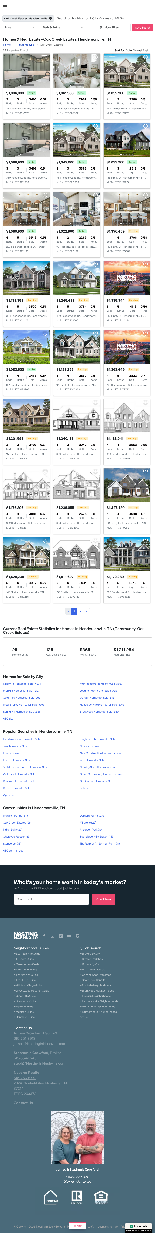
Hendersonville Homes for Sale (21, 739)
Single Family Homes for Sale (97, 739)
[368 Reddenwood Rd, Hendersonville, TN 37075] (127, 70)
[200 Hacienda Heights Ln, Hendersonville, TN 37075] (26, 208)
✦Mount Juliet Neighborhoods (97, 1006)
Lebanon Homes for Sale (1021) (98, 690)
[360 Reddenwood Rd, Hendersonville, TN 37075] (26, 139)
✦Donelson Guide (24, 1017)
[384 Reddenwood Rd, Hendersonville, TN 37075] (26, 277)
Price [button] (8, 27)
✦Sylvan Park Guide (25, 969)
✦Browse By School (91, 958)
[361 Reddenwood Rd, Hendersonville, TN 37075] (76, 208)
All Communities (13, 850)
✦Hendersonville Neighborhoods (99, 1001)
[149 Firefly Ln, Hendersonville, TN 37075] (127, 208)
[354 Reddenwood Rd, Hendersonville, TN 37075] (76, 139)
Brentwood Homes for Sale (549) (99, 711)
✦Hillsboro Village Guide (28, 985)
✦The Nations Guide (26, 974)
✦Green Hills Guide (25, 995)
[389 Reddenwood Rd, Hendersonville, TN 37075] (76, 416)
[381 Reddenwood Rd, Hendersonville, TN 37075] (26, 346)
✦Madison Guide (24, 1011)
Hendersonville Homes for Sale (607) (102, 704)
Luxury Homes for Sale (16, 760)
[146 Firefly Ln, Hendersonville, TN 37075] (127, 277)
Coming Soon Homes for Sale (98, 767)
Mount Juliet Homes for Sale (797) (23, 704)
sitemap (84, 1017)
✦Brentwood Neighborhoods (97, 990)
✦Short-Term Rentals (92, 980)
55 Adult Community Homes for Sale (25, 767)
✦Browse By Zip (89, 964)
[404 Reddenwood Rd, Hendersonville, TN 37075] (127, 416)
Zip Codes (9, 795)
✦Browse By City (90, 953)
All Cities (8, 718)
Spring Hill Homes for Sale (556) (22, 711)
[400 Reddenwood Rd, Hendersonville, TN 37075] (76, 277)
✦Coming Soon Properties (95, 974)
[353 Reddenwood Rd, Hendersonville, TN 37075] (26, 70)
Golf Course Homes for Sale (96, 781)
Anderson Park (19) (91, 829)
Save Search (142, 27)
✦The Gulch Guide (25, 980)
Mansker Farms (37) (15, 815)
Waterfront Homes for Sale (19, 774)
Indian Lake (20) (12, 829)
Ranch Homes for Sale (16, 788)
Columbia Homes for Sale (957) (22, 697)
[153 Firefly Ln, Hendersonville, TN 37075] (76, 554)
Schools (84, 788)
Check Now (103, 899)
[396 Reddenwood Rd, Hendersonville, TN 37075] (76, 485)
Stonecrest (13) (12, 843)
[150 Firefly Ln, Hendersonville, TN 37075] (26, 416)
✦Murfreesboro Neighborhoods (98, 1011)
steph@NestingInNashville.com (40, 1063)
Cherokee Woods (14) (16, 836)
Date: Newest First (137, 50)
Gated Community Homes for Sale (101, 774)
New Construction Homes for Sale (100, 753)
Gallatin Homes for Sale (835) (97, 697)
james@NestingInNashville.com (40, 1044)
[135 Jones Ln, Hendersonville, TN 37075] (76, 70)
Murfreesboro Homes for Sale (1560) (101, 683)
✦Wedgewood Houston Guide (31, 990)
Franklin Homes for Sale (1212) (21, 690)
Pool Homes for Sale (92, 760)
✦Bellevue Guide (23, 1006)
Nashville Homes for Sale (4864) (22, 683)
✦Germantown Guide (26, 964)
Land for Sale (11, 753)
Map (79, 1225)
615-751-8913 (24, 1038)
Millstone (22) (88, 822)
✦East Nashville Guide (27, 953)
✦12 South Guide (24, 958)
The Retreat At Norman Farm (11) (100, 843)
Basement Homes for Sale (19, 781)
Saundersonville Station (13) (96, 836)
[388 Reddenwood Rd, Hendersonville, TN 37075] (127, 554)
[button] (5, 6)
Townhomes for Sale (15, 746)
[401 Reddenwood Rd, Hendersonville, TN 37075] (127, 346)
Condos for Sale (89, 746)
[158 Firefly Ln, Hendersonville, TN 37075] (127, 139)
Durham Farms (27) (92, 815)
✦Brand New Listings (92, 969)
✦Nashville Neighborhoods (96, 985)
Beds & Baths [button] (51, 27)
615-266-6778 (25, 1078)
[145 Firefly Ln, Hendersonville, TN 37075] (26, 554)
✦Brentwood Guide (25, 1001)
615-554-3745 (25, 1058)
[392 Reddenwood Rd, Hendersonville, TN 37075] (26, 485)
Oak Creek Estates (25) (17, 822)
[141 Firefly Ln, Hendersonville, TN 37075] (127, 485)
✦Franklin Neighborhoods (95, 995)
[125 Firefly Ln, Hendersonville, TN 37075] (76, 346)
